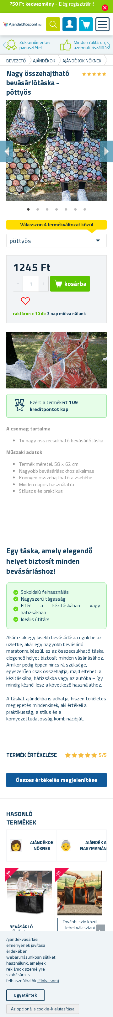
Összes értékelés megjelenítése (56, 780)
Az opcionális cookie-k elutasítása (42, 1008)
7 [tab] (85, 207)
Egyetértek (25, 995)
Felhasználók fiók (69, 29)
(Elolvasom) (48, 980)
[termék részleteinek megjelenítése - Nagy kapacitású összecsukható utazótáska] (80, 893)
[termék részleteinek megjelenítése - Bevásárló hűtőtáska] (30, 893)
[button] (43, 284)
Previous (4, 45)
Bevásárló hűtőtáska (21, 929)
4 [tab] (56, 207)
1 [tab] (28, 207)
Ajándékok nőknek (41, 845)
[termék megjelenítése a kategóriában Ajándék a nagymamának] (66, 845)
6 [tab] (75, 207)
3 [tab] (47, 207)
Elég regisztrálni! (76, 4)
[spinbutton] (30, 284)
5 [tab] (66, 207)
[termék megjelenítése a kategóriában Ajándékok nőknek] (16, 845)
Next (108, 45)
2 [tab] (38, 207)
